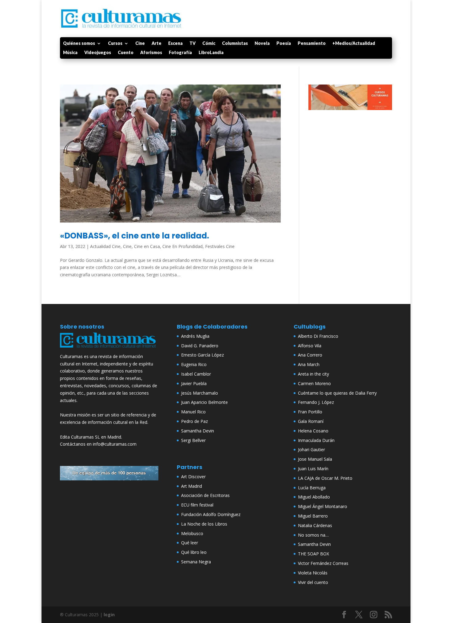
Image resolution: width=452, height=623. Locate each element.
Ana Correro (310, 355)
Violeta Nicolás (312, 573)
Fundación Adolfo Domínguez (210, 514)
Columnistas (235, 43)
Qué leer (189, 543)
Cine (140, 43)
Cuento (125, 52)
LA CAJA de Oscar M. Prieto (325, 478)
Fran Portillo (310, 412)
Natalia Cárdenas (315, 525)
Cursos (115, 43)
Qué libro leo (194, 552)
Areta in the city (313, 374)
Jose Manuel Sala (315, 459)
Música (70, 52)
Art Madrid (191, 486)
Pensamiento (312, 43)
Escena (175, 43)
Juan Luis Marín (313, 468)
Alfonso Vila (309, 346)
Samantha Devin (197, 431)
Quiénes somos (79, 43)
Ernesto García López (202, 355)
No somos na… (313, 535)
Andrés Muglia (195, 336)
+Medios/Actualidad (353, 43)
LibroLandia (211, 52)
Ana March (308, 364)
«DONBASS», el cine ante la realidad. (134, 235)
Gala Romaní (310, 421)
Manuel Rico (193, 412)
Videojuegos (97, 52)
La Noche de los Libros (204, 524)
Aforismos (151, 52)
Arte (156, 43)
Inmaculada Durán (316, 440)
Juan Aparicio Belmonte (204, 402)
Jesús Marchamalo (199, 393)
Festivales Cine (220, 246)
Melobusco (192, 533)
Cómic (208, 43)
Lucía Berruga (312, 488)
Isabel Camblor (196, 374)
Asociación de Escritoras (205, 495)
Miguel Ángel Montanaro (322, 506)
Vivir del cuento (313, 582)
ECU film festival (197, 505)
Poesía (283, 43)
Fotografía (180, 52)
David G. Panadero (199, 346)
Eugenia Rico (194, 364)
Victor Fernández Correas (323, 563)
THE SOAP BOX (313, 554)
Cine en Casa (147, 246)
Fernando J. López (316, 402)
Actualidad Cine (105, 246)
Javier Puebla (194, 383)
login (109, 614)
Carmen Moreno (314, 383)
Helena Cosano (313, 431)
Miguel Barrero (313, 516)
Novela (262, 43)
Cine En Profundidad (182, 246)
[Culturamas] (109, 349)
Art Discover (193, 476)
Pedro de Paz (194, 421)
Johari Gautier (311, 449)
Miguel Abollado (314, 497)
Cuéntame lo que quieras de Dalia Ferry (337, 393)
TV (192, 43)
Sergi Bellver (193, 440)
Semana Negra (196, 562)
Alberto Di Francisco (318, 336)
